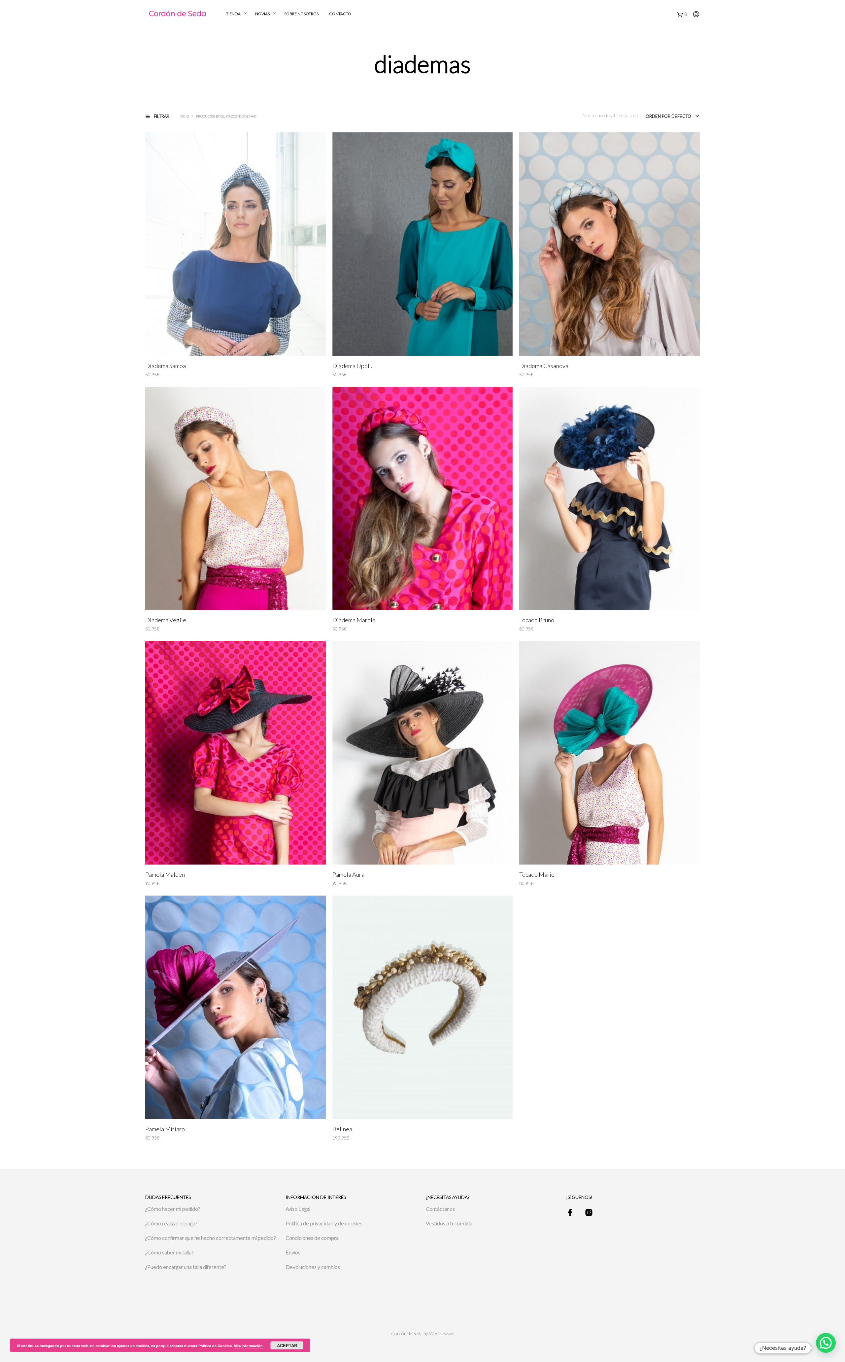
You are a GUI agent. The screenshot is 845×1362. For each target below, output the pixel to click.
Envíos (293, 1252)
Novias (262, 13)
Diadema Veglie (165, 620)
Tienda (233, 13)
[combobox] (673, 116)
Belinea (342, 1129)
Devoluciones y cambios (313, 1267)
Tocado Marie (537, 874)
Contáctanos (440, 1209)
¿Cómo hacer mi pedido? (172, 1209)
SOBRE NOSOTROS (301, 13)
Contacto (340, 13)
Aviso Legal (298, 1209)
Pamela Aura (348, 874)
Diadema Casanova (543, 365)
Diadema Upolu (352, 365)
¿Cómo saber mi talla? (169, 1252)
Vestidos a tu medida (449, 1223)
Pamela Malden (165, 874)
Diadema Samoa (165, 365)
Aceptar (287, 1345)
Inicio (184, 116)
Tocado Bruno (536, 620)
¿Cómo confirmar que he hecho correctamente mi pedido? (210, 1238)
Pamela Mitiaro (165, 1129)
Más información (248, 1345)
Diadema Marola (353, 620)
